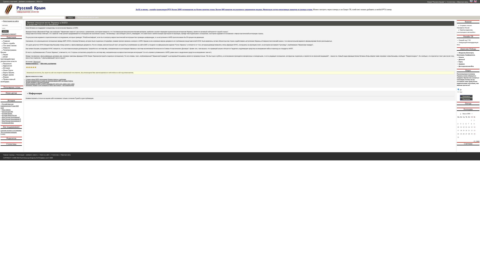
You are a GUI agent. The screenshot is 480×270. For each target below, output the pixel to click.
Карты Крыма (8, 73)
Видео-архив (8, 75)
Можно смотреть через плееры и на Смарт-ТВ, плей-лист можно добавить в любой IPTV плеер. (264, 9)
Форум (6, 77)
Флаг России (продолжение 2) (11, 119)
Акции (5, 55)
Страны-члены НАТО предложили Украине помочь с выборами (46, 79)
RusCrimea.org (24, 158)
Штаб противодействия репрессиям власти (9, 59)
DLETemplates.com (42, 158)
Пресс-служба (9, 43)
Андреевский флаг (8, 123)
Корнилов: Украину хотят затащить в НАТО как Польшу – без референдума (50, 85)
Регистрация (20, 155)
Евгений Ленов (53, 24)
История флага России (9, 115)
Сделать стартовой (10, 1)
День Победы (6, 109)
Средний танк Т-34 (464, 40)
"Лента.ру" (36, 62)
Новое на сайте (45, 155)
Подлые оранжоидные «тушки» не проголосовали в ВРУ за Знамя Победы (49, 81)
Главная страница (8, 155)
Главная (6, 41)
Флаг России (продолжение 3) (11, 121)
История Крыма (7, 113)
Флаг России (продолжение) (11, 117)
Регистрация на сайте (11, 21)
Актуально (7, 63)
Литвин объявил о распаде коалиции (37, 82)
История (6, 68)
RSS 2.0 (39, 1)
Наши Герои (8, 70)
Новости (6, 48)
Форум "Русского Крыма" (435, 2)
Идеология (7, 66)
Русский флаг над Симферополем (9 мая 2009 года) (10, 106)
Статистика (450, 2)
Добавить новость (32, 155)
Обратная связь (462, 2)
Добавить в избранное (27, 1)
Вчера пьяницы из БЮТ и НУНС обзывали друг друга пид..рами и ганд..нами (50, 84)
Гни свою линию (9, 45)
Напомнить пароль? (9, 34)
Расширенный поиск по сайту (88, 17)
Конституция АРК (7, 111)
